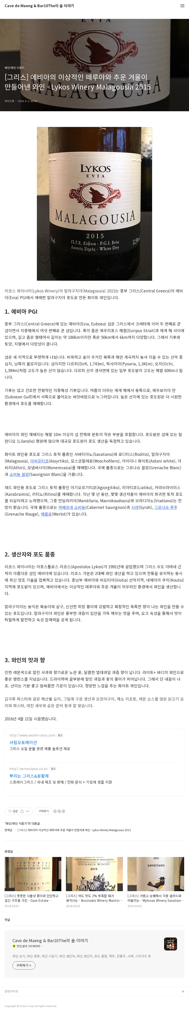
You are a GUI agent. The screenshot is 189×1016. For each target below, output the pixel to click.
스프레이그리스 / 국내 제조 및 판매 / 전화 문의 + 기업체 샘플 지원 (60, 782)
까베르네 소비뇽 (71, 507)
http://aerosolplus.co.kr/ (28, 769)
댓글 (7, 919)
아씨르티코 (39, 461)
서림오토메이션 (23, 742)
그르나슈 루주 (165, 507)
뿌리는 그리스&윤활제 (29, 776)
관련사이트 (11, 991)
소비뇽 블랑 (19, 474)
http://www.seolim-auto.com (32, 735)
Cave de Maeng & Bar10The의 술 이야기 (39, 5)
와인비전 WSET (14, 999)
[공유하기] (22, 811)
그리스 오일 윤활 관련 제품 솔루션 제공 (39, 748)
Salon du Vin (13, 1006)
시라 (135, 507)
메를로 (46, 514)
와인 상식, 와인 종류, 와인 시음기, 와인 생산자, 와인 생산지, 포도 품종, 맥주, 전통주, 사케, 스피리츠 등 (81, 956)
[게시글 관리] (28, 811)
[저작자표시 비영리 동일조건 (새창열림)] (59, 811)
